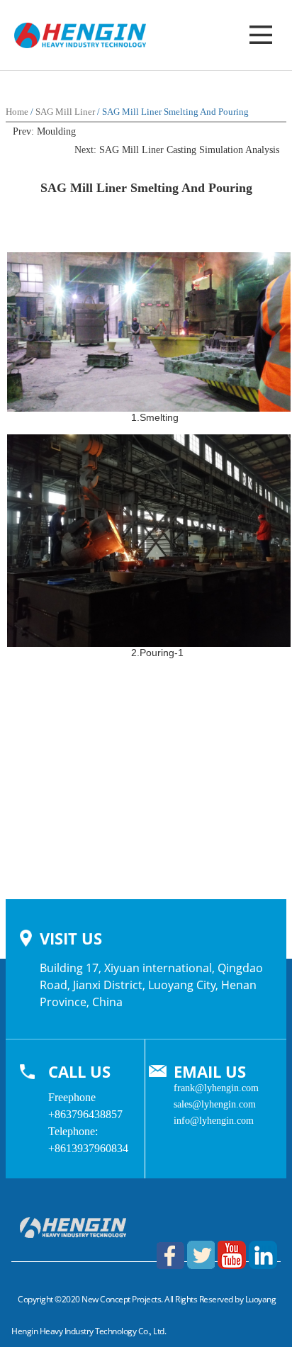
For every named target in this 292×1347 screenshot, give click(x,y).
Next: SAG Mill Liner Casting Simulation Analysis (176, 150)
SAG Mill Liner (65, 111)
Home (17, 111)
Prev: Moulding (44, 131)
